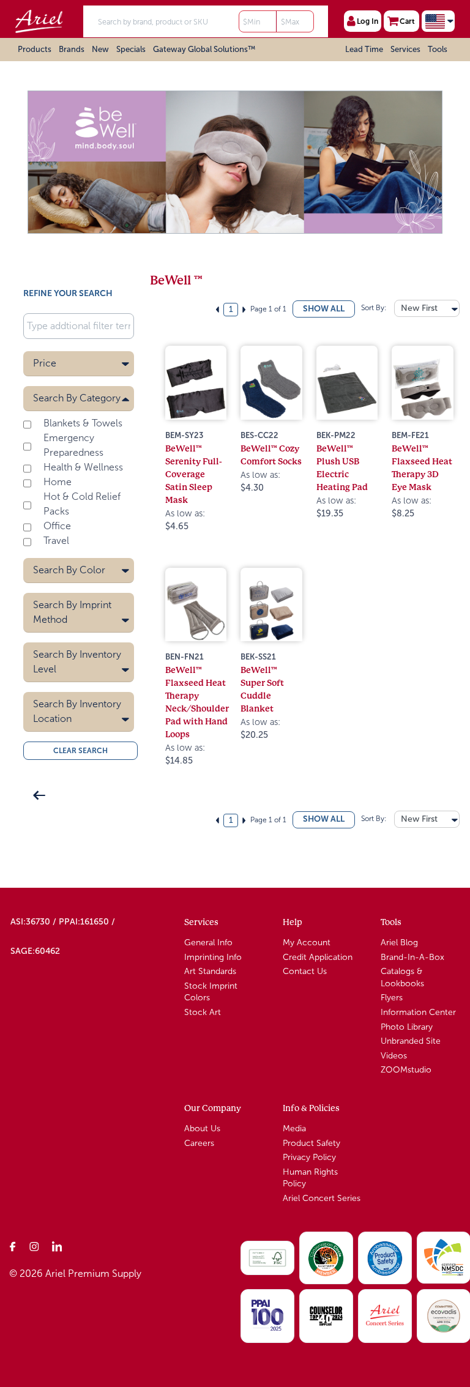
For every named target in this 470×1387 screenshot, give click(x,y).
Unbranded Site (411, 1041)
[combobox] (427, 308)
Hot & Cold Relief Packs (82, 503)
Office (57, 526)
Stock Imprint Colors (210, 992)
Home (57, 482)
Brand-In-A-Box (412, 957)
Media (294, 1128)
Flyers (392, 997)
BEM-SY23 (184, 435)
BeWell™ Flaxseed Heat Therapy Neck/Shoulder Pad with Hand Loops (197, 702)
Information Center (418, 1012)
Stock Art (202, 1012)
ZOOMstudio (406, 1069)
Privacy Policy (309, 1157)
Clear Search (80, 750)
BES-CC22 (259, 435)
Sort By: (373, 307)
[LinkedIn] (57, 1246)
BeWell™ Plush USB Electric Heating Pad (342, 468)
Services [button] (405, 49)
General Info (208, 942)
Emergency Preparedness (73, 445)
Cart (407, 21)
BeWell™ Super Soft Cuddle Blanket (262, 689)
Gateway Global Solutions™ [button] (204, 49)
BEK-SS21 (258, 656)
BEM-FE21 (410, 435)
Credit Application (317, 957)
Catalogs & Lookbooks (402, 977)
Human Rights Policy (310, 1178)
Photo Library (407, 1027)
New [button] (100, 49)
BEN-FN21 (184, 656)
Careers (199, 1143)
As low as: (185, 520)
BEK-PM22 (336, 435)
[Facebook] (13, 1246)
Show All (324, 308)
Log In (367, 21)
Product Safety (311, 1143)
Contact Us (305, 971)
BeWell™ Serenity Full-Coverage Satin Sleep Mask (193, 474)
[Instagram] (35, 1246)
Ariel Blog (399, 942)
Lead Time (364, 49)
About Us (202, 1128)
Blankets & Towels (82, 423)
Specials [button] (131, 49)
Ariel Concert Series (321, 1198)
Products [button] (34, 49)
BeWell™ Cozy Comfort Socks (271, 455)
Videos (394, 1055)
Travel (56, 540)
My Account (306, 942)
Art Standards (210, 971)
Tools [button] (437, 49)
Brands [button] (71, 49)
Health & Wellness (83, 467)
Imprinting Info (213, 957)
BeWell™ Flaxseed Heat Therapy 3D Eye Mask (422, 468)
